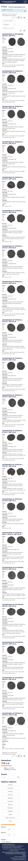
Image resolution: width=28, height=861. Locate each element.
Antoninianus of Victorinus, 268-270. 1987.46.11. (12, 643)
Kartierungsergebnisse (17, 7)
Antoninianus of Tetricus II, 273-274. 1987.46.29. (12, 72)
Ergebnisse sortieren (9, 28)
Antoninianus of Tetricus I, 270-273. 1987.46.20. (12, 396)
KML (13, 768)
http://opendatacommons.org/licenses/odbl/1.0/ (13, 852)
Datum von (3, 827)
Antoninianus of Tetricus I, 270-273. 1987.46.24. (12, 247)
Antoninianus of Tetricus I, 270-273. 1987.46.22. (12, 320)
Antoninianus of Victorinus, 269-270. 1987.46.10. (12, 678)
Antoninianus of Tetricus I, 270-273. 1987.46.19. (12, 431)
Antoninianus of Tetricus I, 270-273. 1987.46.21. (12, 359)
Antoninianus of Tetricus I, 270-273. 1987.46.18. (12, 465)
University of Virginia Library (8, 844)
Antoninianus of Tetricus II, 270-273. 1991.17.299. (12, 714)
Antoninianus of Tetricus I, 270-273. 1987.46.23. (12, 282)
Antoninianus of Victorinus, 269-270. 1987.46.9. (12, 35)
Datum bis (3, 832)
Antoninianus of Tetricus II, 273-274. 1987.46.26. (12, 178)
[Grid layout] (24, 30)
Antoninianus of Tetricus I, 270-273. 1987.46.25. (12, 211)
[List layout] (20, 30)
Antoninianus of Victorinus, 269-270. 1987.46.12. (12, 605)
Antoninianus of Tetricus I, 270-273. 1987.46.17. (12, 500)
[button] (21, 17)
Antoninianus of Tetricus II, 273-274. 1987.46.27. (12, 142)
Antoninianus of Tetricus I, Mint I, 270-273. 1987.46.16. (12, 533)
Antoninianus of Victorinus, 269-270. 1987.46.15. (12, 568)
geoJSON (9, 768)
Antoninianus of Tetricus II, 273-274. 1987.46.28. (12, 107)
